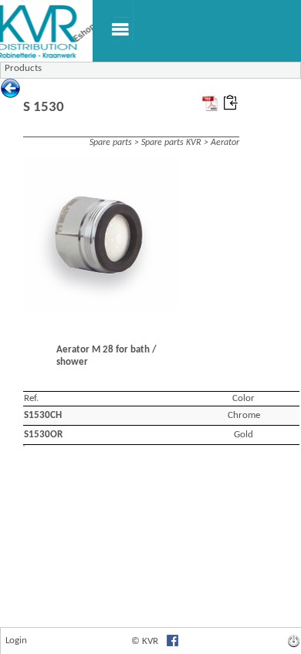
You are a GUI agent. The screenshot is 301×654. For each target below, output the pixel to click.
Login (16, 640)
